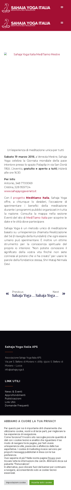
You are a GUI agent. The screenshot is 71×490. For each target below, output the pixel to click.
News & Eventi (13, 391)
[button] (62, 7)
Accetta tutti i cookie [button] (41, 482)
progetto (31, 197)
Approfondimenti (15, 395)
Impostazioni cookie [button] (16, 482)
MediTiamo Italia (36, 217)
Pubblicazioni (13, 398)
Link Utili (10, 402)
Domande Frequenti (17, 405)
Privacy (51, 458)
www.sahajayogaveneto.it (20, 191)
